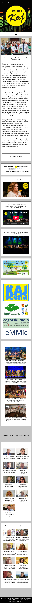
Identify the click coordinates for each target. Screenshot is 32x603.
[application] (16, 217)
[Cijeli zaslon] (27, 223)
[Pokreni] (5, 223)
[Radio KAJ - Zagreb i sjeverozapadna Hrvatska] (16, 26)
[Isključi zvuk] (24, 223)
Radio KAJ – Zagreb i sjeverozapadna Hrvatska (16, 435)
